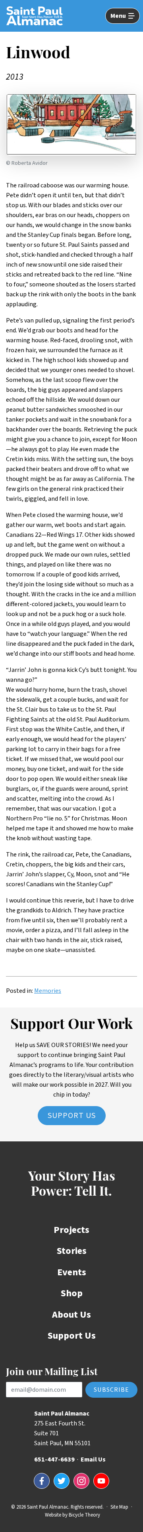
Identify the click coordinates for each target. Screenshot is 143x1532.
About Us (71, 1315)
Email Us (93, 1459)
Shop (72, 1293)
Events (71, 1272)
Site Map (119, 1507)
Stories (72, 1251)
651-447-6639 (54, 1459)
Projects (71, 1230)
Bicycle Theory (84, 1515)
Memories (47, 990)
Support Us (72, 1115)
